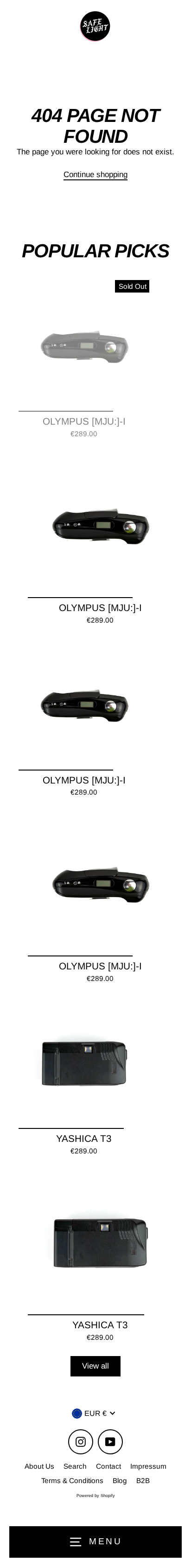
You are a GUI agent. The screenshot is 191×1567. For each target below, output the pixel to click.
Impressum (148, 1466)
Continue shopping (95, 174)
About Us (39, 1466)
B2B (143, 1480)
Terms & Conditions (72, 1480)
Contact (108, 1466)
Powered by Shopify (95, 1495)
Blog (120, 1480)
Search (75, 1466)
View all (95, 1366)
